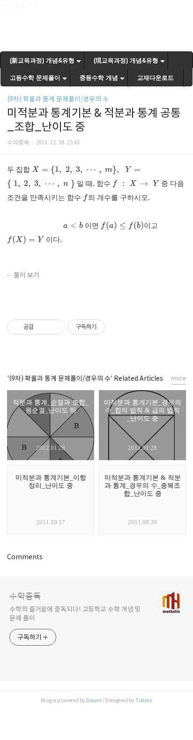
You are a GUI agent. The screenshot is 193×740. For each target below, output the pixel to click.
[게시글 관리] (54, 327)
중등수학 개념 (99, 77)
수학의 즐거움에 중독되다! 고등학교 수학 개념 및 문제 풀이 (75, 613)
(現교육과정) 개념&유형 (126, 60)
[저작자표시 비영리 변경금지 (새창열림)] (117, 327)
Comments (25, 557)
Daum (94, 700)
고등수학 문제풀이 (35, 77)
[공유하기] (42, 327)
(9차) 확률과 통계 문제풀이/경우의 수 (58, 99)
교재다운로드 (155, 77)
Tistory (143, 700)
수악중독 (25, 596)
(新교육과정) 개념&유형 (42, 60)
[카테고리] (11, 10)
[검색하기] (181, 10)
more (178, 378)
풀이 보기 (26, 275)
